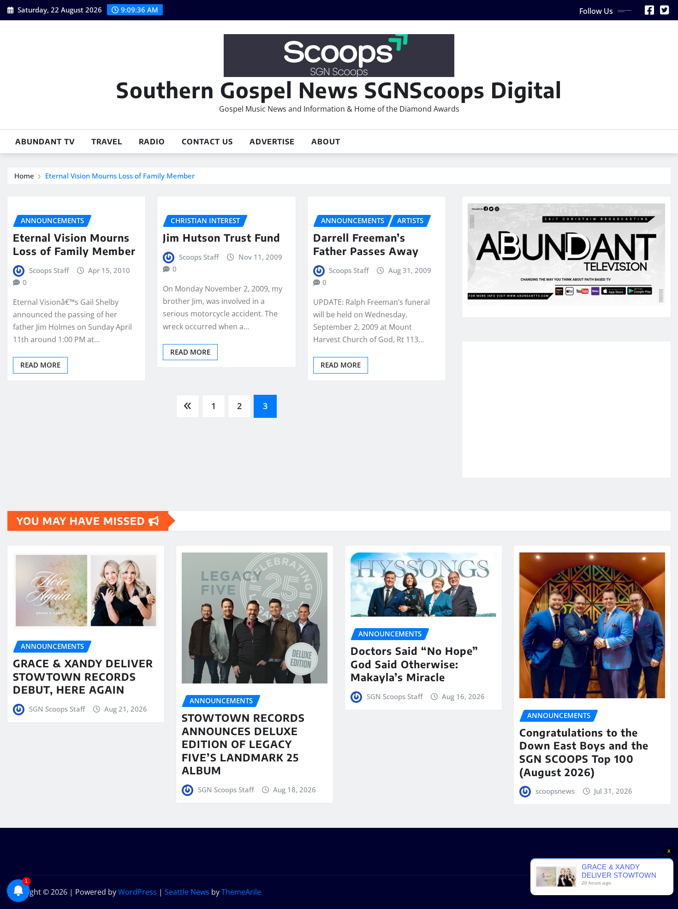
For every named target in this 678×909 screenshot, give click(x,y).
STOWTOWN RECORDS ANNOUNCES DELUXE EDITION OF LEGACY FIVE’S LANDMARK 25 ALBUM (243, 744)
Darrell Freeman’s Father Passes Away (366, 244)
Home (24, 175)
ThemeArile (241, 892)
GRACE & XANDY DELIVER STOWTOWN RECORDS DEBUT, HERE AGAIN (83, 676)
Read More (40, 364)
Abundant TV (45, 141)
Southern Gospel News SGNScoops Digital (339, 90)
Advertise (272, 141)
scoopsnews (555, 791)
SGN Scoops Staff (57, 708)
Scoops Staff (49, 270)
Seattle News (187, 892)
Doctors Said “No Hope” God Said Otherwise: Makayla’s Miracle (414, 663)
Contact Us (207, 141)
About (325, 141)
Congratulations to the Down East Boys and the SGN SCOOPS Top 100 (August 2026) (583, 752)
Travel (106, 141)
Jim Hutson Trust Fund (221, 237)
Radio (152, 141)
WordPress (137, 892)
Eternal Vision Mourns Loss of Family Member (120, 175)
